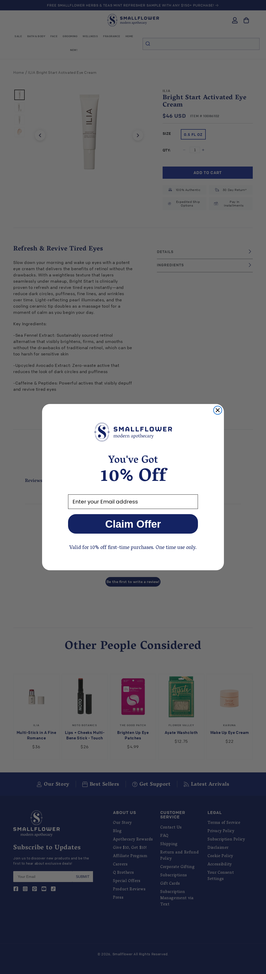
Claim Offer (133, 524)
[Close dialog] (218, 410)
